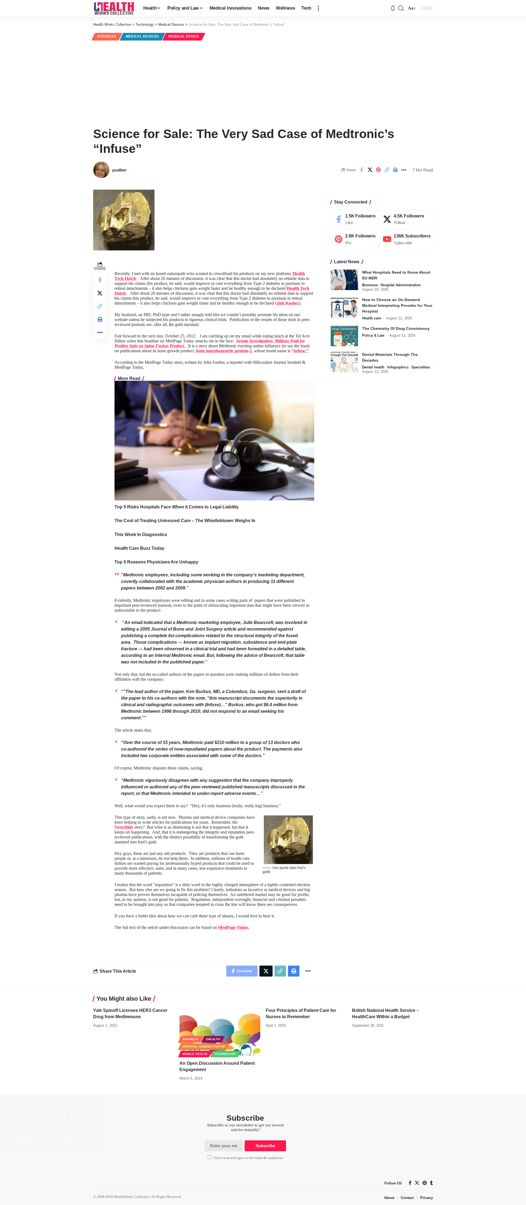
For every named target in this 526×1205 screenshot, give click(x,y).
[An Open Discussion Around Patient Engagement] (219, 1031)
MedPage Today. (233, 927)
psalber (119, 170)
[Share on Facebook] (361, 169)
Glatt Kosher (287, 303)
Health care (371, 318)
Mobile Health (195, 1053)
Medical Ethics (183, 36)
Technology (225, 1053)
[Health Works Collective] (114, 8)
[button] (318, 8)
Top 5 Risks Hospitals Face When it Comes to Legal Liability (177, 507)
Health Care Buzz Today (139, 548)
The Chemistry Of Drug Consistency (396, 328)
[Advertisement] (263, 82)
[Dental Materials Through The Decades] (344, 362)
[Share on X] (370, 169)
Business (107, 36)
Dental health (373, 367)
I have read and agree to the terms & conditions (248, 1158)
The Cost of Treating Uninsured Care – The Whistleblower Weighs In (185, 520)
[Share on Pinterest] (378, 169)
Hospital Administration (401, 285)
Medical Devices (142, 36)
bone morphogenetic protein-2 (224, 350)
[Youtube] (406, 239)
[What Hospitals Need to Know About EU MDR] (344, 280)
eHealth (213, 1039)
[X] (406, 219)
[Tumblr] (431, 1183)
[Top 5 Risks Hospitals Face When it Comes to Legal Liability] (214, 440)
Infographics (397, 367)
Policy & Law (373, 335)
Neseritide (124, 827)
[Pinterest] (354, 239)
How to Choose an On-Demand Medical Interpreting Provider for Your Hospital (397, 305)
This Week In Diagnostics (141, 534)
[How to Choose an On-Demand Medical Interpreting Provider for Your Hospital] (344, 307)
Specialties (420, 367)
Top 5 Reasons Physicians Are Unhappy (156, 562)
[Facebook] (354, 219)
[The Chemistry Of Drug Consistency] (344, 336)
